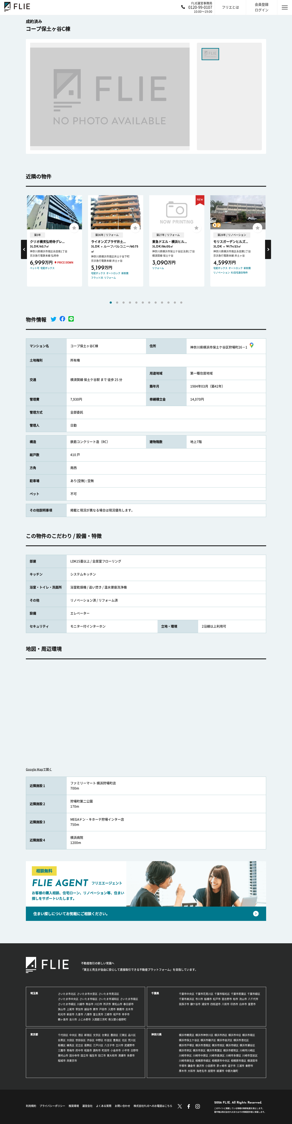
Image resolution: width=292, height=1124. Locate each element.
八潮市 (88, 1014)
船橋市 (208, 999)
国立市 (84, 1055)
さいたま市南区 (129, 999)
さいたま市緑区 (67, 1004)
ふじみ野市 (84, 1019)
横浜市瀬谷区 (247, 1045)
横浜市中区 (234, 1035)
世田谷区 (80, 1040)
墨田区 (114, 1035)
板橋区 (62, 1045)
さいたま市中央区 (68, 999)
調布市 (97, 1050)
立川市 (119, 1045)
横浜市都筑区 (231, 1050)
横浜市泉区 (199, 1050)
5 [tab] (136, 302)
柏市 (235, 999)
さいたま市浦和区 (109, 999)
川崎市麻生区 (186, 1060)
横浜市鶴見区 (186, 1035)
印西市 (234, 1004)
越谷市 (88, 1009)
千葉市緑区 (253, 994)
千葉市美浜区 (186, 999)
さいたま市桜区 (88, 999)
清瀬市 (122, 1055)
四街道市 (215, 1004)
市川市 (199, 999)
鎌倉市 (191, 1065)
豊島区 (117, 1040)
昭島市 (88, 1050)
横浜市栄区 (185, 1050)
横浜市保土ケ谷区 (189, 1040)
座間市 (211, 1071)
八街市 (225, 1004)
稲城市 (62, 1060)
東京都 (34, 1034)
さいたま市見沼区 (109, 994)
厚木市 (183, 1071)
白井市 (243, 1004)
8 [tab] (156, 302)
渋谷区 (90, 1040)
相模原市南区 (238, 1060)
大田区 (70, 1040)
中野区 (99, 1040)
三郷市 (108, 1014)
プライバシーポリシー (52, 1106)
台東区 (105, 1035)
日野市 (134, 1050)
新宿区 (88, 1035)
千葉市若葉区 (238, 994)
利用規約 (31, 1106)
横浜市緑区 (232, 1045)
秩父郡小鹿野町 (117, 1019)
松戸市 (217, 999)
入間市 (112, 1009)
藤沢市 (200, 1065)
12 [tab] (181, 302)
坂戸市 (117, 1014)
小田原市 (210, 1065)
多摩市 (131, 1055)
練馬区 (70, 1045)
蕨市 (95, 1009)
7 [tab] (149, 302)
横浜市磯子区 (208, 1040)
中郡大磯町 (231, 1071)
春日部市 (128, 1004)
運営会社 (87, 1106)
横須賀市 (252, 1060)
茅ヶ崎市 (222, 1065)
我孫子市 (184, 1004)
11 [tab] (175, 302)
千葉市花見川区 (204, 994)
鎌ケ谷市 (195, 1004)
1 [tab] (111, 302)
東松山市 (117, 1004)
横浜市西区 (220, 1035)
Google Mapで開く (39, 769)
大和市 (191, 1071)
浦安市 (205, 1004)
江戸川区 (98, 1045)
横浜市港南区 (203, 1045)
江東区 (123, 1035)
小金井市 (116, 1050)
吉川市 (73, 1019)
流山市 (243, 999)
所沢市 (107, 1004)
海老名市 (201, 1071)
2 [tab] (117, 302)
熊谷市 (89, 1004)
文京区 (97, 1035)
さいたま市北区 (67, 994)
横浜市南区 (248, 1035)
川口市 (98, 1004)
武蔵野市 (129, 1045)
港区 (80, 1035)
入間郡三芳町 (99, 1019)
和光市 (62, 1014)
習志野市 (227, 999)
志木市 (129, 1009)
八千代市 (253, 999)
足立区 (79, 1045)
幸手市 (126, 1014)
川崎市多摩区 (233, 1055)
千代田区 (63, 1035)
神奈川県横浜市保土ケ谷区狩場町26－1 (218, 347)
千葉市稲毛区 (222, 994)
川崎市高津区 (217, 1055)
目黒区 (62, 1040)
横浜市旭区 (218, 1045)
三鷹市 (62, 1050)
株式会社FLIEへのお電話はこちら (153, 1106)
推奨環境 (74, 1106)
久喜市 (79, 1014)
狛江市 (102, 1055)
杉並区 (108, 1040)
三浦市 (240, 1065)
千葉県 (155, 993)
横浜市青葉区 (214, 1050)
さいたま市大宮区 (87, 994)
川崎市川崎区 (247, 1050)
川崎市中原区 (200, 1055)
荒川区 (132, 1040)
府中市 (79, 1050)
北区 (124, 1040)
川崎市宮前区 (250, 1055)
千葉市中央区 (186, 994)
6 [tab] (143, 302)
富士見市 (98, 1014)
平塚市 (183, 1065)
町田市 (105, 1050)
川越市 (81, 1004)
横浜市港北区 (241, 1040)
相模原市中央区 (221, 1060)
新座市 (70, 1014)
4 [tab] (130, 302)
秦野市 (249, 1065)
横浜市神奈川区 (204, 1035)
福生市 (93, 1055)
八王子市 (109, 1045)
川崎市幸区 (185, 1055)
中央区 (73, 1035)
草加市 (79, 1009)
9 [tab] (162, 302)
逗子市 (232, 1065)
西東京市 (72, 1060)
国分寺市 (74, 1055)
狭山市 (62, 1009)
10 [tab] (168, 302)
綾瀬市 (220, 1071)
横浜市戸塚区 (186, 1045)
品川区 (132, 1035)
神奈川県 (156, 1034)
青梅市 (70, 1050)
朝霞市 (120, 1009)
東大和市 (112, 1055)
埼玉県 (34, 993)
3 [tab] (123, 302)
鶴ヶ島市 (63, 1019)
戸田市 (103, 1009)
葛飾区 (88, 1045)
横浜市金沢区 (224, 1040)
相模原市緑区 (203, 1060)
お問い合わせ (122, 1106)
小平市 (126, 1050)
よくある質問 (103, 1106)
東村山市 (63, 1055)
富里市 (252, 1004)
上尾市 (70, 1009)
